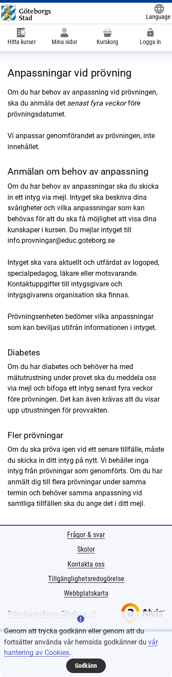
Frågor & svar (86, 535)
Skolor (86, 549)
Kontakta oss (86, 564)
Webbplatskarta (86, 593)
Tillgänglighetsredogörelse (86, 579)
